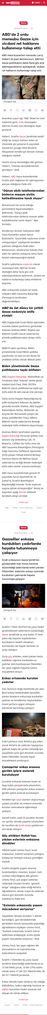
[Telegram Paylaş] (29, 110)
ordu (21, 122)
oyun (19, 799)
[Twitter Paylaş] (17, 110)
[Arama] (44, 2)
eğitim (5, 989)
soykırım (27, 264)
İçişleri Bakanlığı (11, 435)
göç (10, 656)
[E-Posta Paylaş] (42, 110)
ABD (13, 176)
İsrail (23, 512)
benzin (22, 492)
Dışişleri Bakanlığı (16, 376)
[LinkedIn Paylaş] (23, 110)
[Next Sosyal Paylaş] (4, 110)
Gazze (22, 136)
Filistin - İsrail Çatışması (23, 508)
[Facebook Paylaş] (11, 110)
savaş (28, 825)
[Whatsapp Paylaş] (36, 110)
